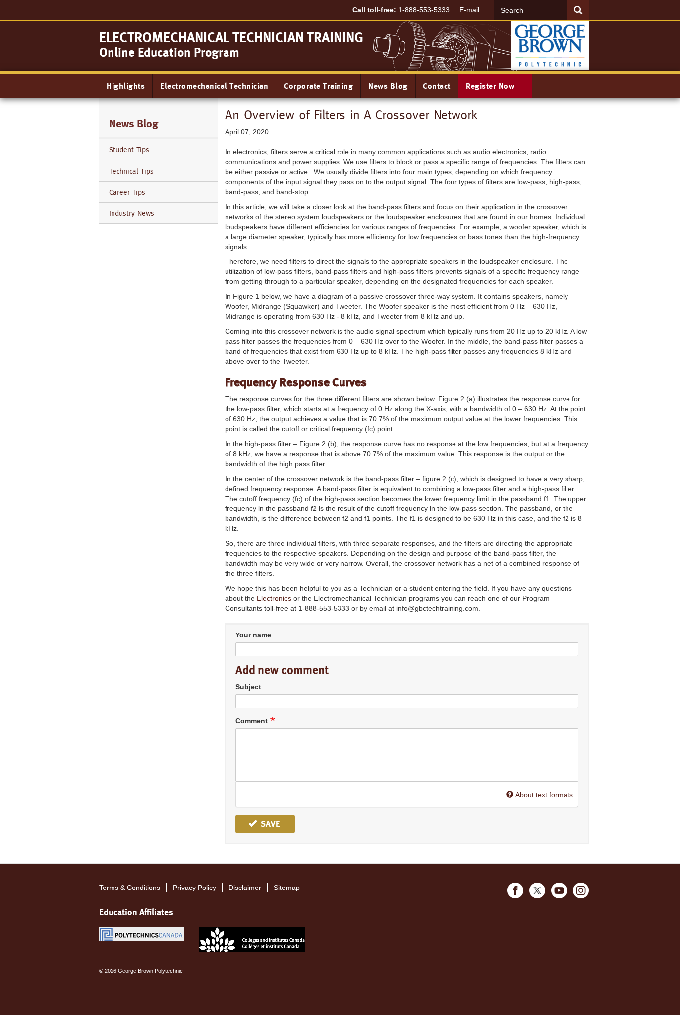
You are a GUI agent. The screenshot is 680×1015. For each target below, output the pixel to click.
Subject (248, 687)
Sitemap (287, 887)
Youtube (559, 890)
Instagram (581, 890)
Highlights (126, 86)
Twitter (537, 890)
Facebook (515, 890)
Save (269, 824)
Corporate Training (318, 86)
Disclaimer (244, 887)
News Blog (388, 86)
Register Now (491, 86)
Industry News (131, 213)
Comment (251, 721)
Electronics (274, 598)
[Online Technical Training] (550, 45)
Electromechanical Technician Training (231, 38)
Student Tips (129, 149)
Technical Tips (131, 171)
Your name (253, 635)
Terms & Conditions (129, 887)
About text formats (544, 795)
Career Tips (127, 192)
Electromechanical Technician (214, 86)
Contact (437, 86)
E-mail (469, 10)
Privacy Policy (194, 887)
